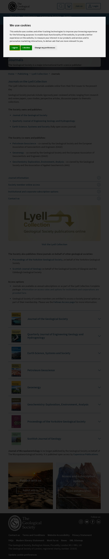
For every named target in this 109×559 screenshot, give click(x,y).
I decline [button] (26, 47)
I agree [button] (15, 47)
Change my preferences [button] (45, 47)
